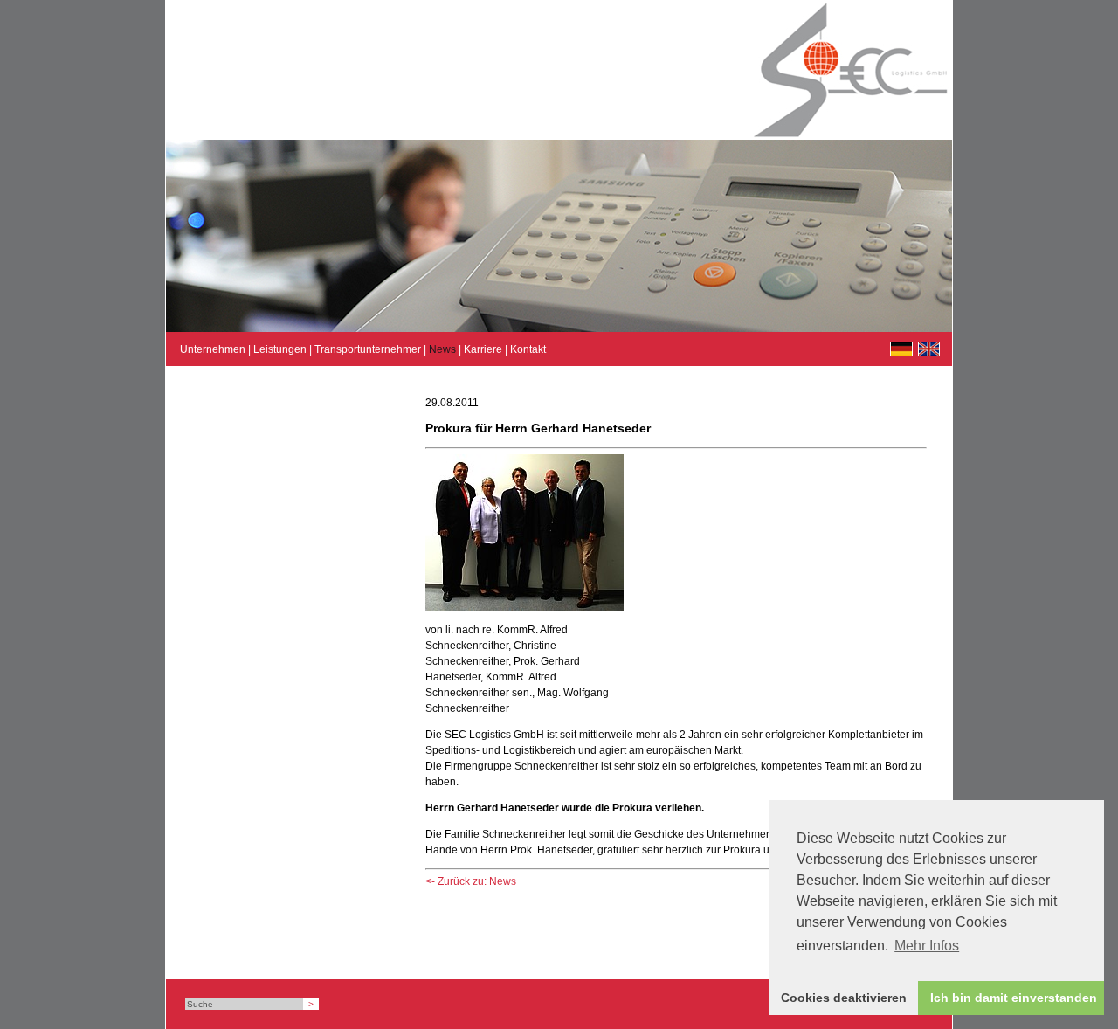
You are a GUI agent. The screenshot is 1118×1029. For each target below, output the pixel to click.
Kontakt (528, 349)
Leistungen (280, 349)
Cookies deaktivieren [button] (844, 998)
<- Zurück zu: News (470, 881)
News (442, 349)
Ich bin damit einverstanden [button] (1013, 998)
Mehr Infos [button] (926, 945)
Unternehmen (212, 349)
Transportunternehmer (367, 349)
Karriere (483, 349)
